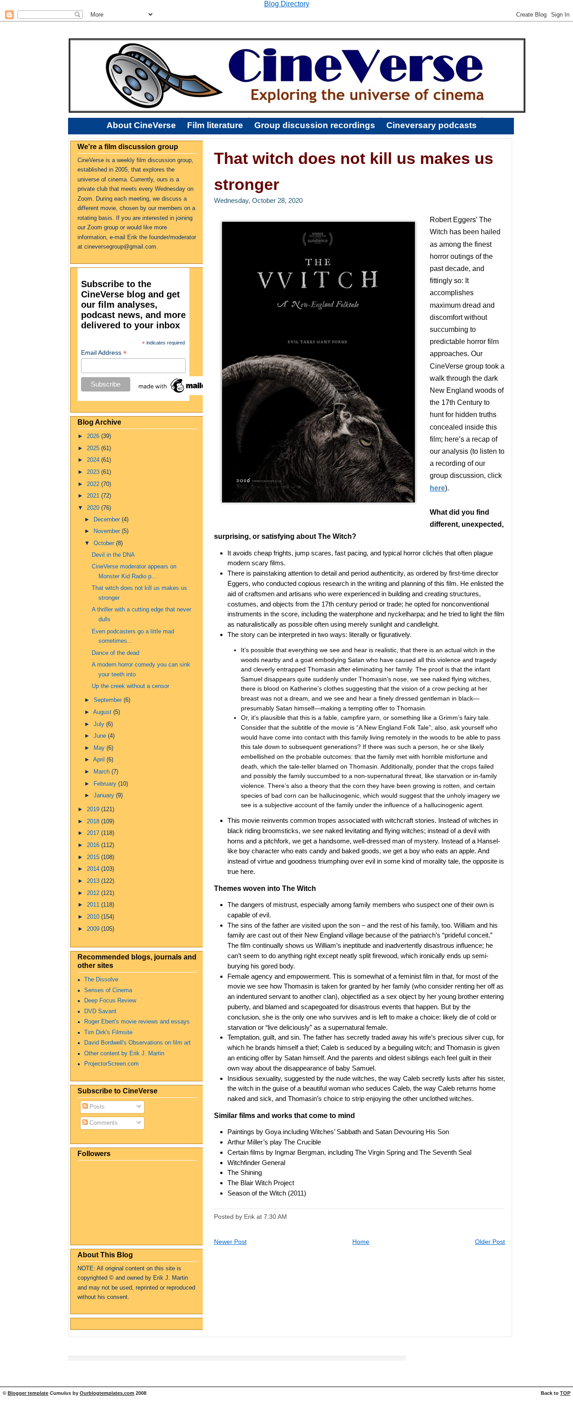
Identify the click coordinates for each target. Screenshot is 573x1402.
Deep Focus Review (110, 1001)
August (103, 712)
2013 (94, 881)
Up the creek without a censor (130, 686)
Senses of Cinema (108, 990)
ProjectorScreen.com (111, 1064)
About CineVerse (141, 125)
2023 (94, 472)
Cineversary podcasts (431, 125)
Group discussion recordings (314, 125)
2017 (94, 833)
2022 (94, 484)
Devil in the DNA (113, 555)
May (100, 748)
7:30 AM (275, 1216)
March (102, 772)
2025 (94, 448)
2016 (94, 845)
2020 (94, 508)
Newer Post (230, 1241)
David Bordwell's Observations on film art (137, 1043)
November (108, 531)
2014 (94, 869)
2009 (94, 929)
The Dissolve (101, 979)
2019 (94, 809)
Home (360, 1241)
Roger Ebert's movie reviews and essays (137, 1022)
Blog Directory (286, 4)
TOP (565, 1393)
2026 (94, 436)
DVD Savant (100, 1011)
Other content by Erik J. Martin (124, 1053)
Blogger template (28, 1393)
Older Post (490, 1241)
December (108, 519)
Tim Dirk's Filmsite (108, 1032)
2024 (94, 460)
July (100, 724)
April (100, 760)
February (106, 784)
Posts (96, 1107)
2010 (94, 917)
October (105, 543)
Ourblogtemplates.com (107, 1393)
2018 (94, 821)
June (101, 736)
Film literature (215, 125)
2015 (94, 857)
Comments (103, 1123)
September (109, 700)
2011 (94, 905)
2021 (94, 496)
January (105, 795)
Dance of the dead (115, 653)
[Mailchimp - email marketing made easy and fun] (182, 392)
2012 (94, 893)
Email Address (104, 352)
